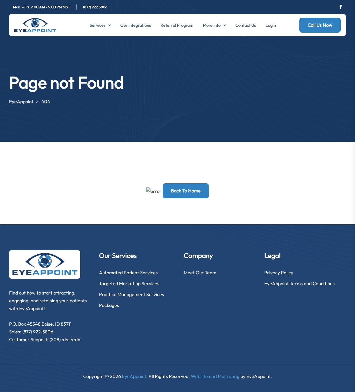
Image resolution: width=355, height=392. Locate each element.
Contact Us (245, 25)
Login (271, 25)
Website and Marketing (215, 376)
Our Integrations (135, 25)
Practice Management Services (131, 294)
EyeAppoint (134, 376)
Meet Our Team (200, 273)
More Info (212, 25)
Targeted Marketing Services (129, 283)
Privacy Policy (278, 273)
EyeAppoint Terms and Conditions (299, 283)
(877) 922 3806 (95, 7)
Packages (109, 305)
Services (98, 25)
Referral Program (177, 25)
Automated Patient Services (128, 273)
